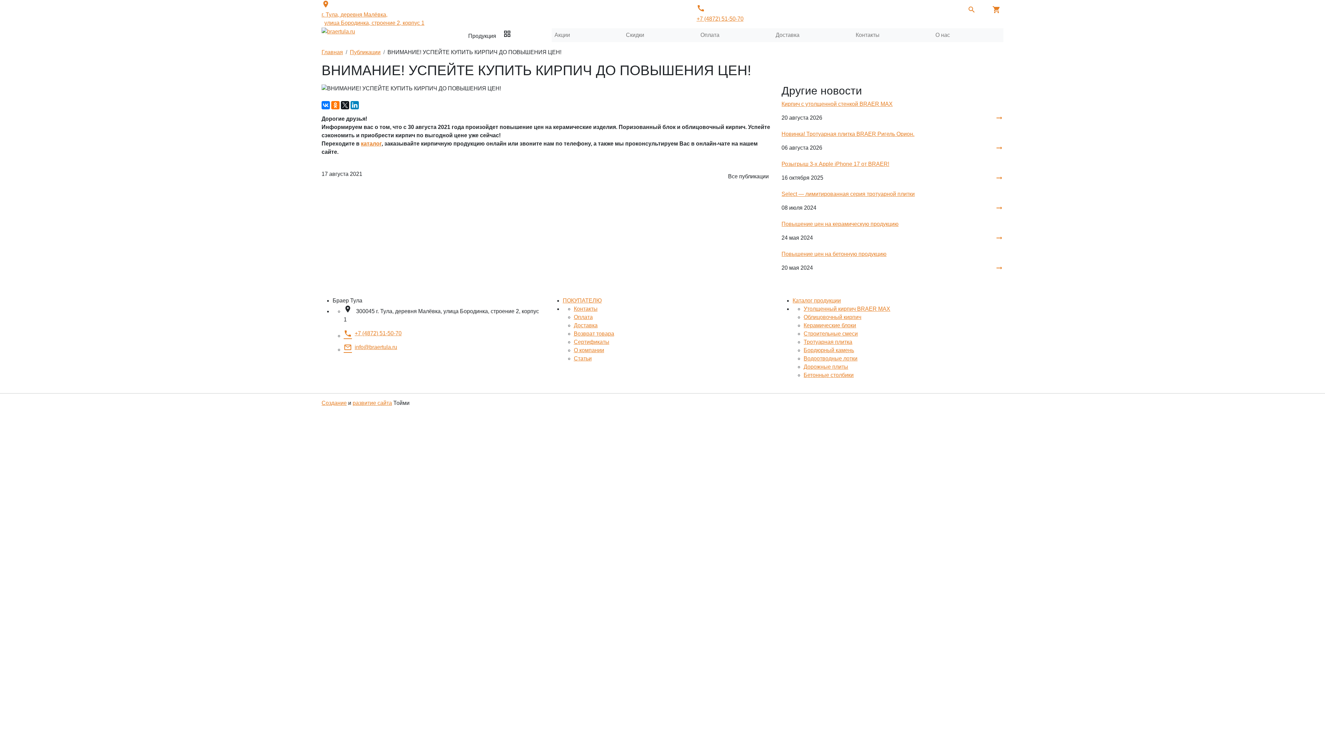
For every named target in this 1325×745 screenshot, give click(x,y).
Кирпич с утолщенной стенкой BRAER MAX (837, 104)
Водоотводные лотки (830, 358)
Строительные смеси (831, 334)
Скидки (635, 35)
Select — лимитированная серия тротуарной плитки (848, 194)
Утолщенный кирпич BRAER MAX (847, 309)
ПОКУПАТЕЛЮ (582, 301)
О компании (589, 350)
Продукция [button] (489, 34)
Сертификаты (591, 342)
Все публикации (748, 176)
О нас (942, 35)
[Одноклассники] (335, 105)
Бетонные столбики (829, 375)
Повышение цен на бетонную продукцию (834, 254)
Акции (562, 35)
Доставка (787, 35)
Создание (334, 403)
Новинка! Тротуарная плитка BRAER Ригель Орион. (848, 134)
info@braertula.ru (370, 347)
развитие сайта (372, 403)
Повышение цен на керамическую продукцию (840, 224)
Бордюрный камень (829, 350)
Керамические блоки (830, 325)
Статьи (583, 358)
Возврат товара (594, 334)
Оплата (709, 35)
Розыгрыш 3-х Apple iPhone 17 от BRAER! (835, 164)
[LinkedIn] (355, 105)
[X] (345, 105)
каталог (371, 144)
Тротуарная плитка (828, 342)
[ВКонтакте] (326, 105)
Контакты (868, 35)
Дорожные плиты (826, 367)
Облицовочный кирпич (832, 317)
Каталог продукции (817, 301)
